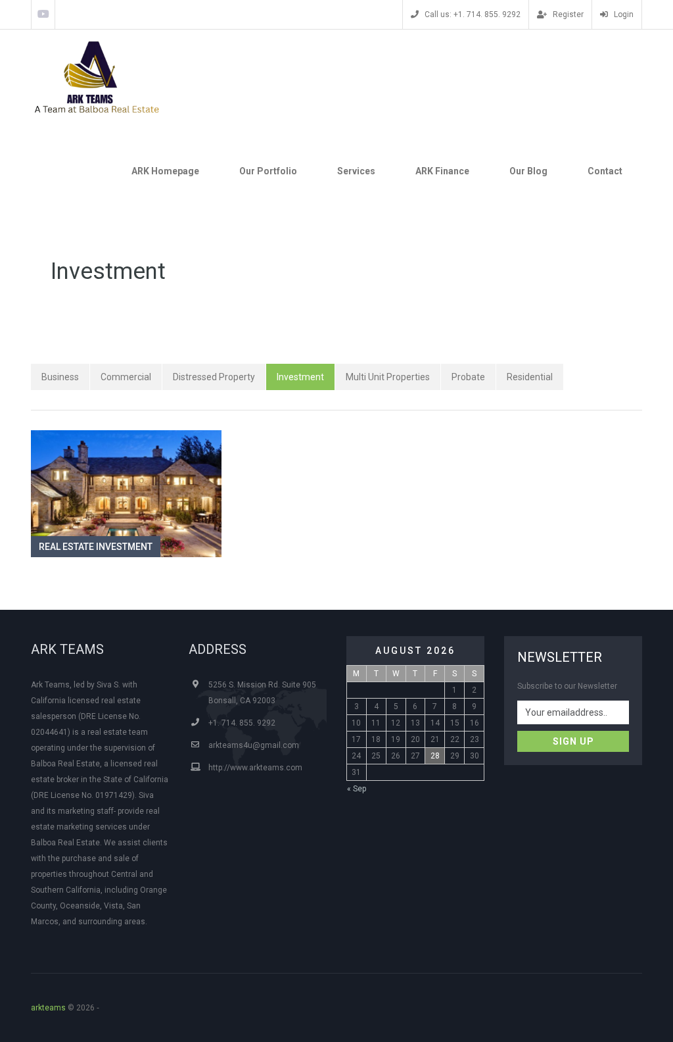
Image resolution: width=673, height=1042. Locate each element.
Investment (300, 377)
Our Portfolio (268, 171)
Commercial (126, 377)
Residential (530, 377)
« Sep (356, 788)
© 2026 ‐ (67, 1007)
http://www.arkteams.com (255, 767)
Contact (605, 171)
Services (356, 171)
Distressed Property (214, 377)
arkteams (48, 1007)
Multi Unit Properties (388, 377)
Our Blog (528, 171)
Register (567, 14)
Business (60, 377)
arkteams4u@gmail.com (253, 745)
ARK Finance (442, 171)
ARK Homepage (165, 171)
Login (623, 14)
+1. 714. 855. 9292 (241, 723)
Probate (468, 377)
